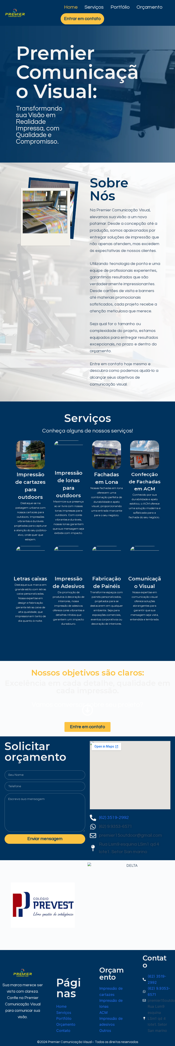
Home (71, 7)
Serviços (94, 7)
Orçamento (149, 7)
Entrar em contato (82, 18)
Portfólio (120, 7)
